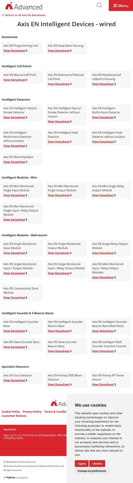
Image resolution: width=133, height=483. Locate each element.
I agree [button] (82, 463)
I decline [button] (97, 463)
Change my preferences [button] (92, 470)
